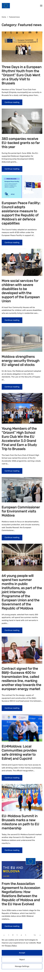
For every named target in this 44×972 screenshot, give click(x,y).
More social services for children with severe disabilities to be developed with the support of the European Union (21, 291)
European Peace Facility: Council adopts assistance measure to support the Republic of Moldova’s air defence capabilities (21, 213)
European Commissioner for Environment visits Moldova (21, 511)
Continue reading (12, 102)
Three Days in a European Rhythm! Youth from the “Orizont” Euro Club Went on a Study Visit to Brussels (22, 75)
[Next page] (40, 935)
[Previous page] (4, 935)
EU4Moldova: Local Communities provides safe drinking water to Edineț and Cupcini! (19, 752)
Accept (22, 953)
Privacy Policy (11, 946)
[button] (41, 5)
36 (35, 935)
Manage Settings (22, 966)
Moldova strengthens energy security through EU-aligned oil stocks (20, 361)
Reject (22, 959)
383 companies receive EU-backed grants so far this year (21, 143)
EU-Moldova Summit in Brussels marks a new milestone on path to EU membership (20, 822)
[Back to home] (6, 5)
